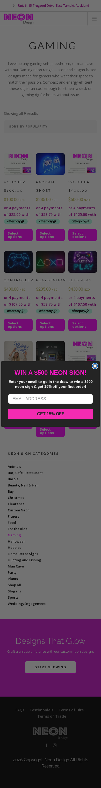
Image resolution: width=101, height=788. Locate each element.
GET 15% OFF (50, 414)
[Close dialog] (95, 366)
